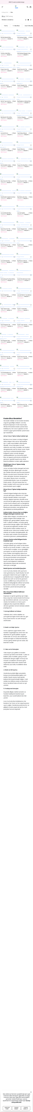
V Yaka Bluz (16, 26)
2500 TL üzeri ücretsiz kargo (16, 2)
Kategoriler (5, 12)
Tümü (6, 26)
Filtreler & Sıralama (7, 20)
